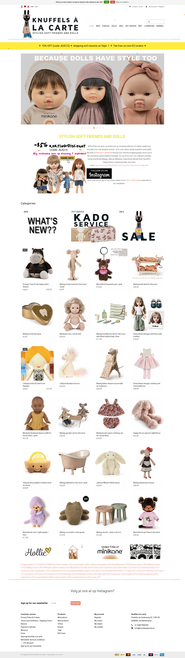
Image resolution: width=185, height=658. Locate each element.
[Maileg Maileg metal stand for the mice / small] (74, 264)
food (140, 571)
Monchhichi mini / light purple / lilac (35, 533)
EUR (32, 7)
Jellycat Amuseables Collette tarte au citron (37, 484)
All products (62, 617)
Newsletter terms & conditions (33, 640)
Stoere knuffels (150, 568)
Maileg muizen (35, 568)
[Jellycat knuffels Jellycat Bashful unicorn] (74, 363)
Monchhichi (76, 568)
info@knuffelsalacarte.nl (144, 628)
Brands (160, 26)
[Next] (159, 89)
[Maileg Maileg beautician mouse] (147, 462)
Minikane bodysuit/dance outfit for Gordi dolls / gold (37, 434)
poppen (131, 574)
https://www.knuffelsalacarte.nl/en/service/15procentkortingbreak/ (122, 165)
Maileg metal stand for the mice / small (73, 285)
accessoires (27, 571)
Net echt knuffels (93, 568)
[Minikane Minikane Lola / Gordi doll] (74, 313)
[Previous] (25, 89)
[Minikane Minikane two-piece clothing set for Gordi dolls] (110, 413)
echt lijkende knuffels (116, 571)
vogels (95, 577)
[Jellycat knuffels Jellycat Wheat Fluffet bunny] (110, 462)
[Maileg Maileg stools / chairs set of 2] (110, 512)
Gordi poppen (81, 564)
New (98, 26)
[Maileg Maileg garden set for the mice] (74, 413)
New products (63, 621)
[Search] (148, 22)
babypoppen (42, 571)
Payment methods (28, 627)
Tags (60, 630)
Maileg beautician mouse (143, 483)
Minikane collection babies (56, 568)
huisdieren (32, 574)
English (28, 7)
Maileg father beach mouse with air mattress (109, 384)
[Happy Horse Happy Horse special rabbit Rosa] (147, 413)
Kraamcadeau (138, 564)
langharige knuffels (86, 574)
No (113, 2)
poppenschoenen (81, 577)
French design (64, 564)
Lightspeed (59, 654)
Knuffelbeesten (120, 564)
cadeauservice (58, 571)
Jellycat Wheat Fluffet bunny (108, 483)
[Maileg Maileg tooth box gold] (37, 313)
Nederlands (22, 7)
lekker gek (103, 574)
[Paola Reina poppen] (146, 552)
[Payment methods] (117, 654)
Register (97, 617)
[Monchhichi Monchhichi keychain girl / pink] (110, 264)
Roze (136, 568)
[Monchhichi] (110, 552)
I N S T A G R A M (132, 180)
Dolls (114, 26)
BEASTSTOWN (47, 564)
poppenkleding (44, 577)
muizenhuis (118, 574)
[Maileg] (39, 552)
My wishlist (98, 627)
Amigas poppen (29, 564)
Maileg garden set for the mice (72, 433)
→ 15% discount (27, 643)
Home (91, 26)
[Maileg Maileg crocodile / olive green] (74, 512)
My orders (98, 621)
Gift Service (130, 26)
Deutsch (25, 7)
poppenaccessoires (148, 574)
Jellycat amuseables (100, 564)
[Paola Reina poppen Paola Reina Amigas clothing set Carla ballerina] (147, 363)
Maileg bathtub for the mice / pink (73, 483)
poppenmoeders (62, 577)
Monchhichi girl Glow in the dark (146, 532)
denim (100, 571)
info (140, 26)
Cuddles (105, 26)
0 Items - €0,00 (137, 7)
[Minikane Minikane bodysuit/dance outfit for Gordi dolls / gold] (37, 413)
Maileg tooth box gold (32, 334)
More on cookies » (122, 2)
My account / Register (156, 7)
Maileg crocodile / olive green (72, 532)
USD (36, 7)
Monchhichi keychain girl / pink (109, 284)
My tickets (98, 624)
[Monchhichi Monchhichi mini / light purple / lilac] (37, 512)
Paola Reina (110, 568)
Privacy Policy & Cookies (30, 617)
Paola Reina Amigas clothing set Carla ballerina (146, 384)
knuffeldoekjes (67, 574)
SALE (121, 26)
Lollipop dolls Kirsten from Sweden (34, 384)
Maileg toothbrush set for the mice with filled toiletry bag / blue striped (110, 335)
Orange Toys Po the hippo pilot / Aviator (36, 285)
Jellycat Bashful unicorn (70, 383)
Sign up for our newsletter (31, 646)
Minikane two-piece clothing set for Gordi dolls (109, 434)
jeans (43, 574)
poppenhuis (28, 577)
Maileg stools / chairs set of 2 (108, 532)
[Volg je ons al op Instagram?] (92, 173)
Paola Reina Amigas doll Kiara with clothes (147, 335)
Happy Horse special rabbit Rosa (146, 433)
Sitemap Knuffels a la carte (31, 637)
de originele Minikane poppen (80, 571)
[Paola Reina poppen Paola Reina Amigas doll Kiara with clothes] (147, 313)
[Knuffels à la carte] (50, 24)
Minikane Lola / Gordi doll (70, 334)
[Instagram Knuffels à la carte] (162, 603)
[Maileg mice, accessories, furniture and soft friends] (92, 88)
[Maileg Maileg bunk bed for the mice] (147, 264)
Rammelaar (124, 568)
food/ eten (152, 571)
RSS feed (61, 633)
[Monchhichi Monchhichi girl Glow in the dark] (147, 512)
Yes (106, 2)
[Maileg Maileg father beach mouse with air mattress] (110, 363)
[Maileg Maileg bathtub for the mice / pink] (74, 462)
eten (131, 571)
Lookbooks (149, 26)
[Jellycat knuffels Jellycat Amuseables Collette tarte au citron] (37, 462)
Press (23, 633)
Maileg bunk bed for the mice (145, 284)
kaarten (53, 574)
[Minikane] (74, 552)
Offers (60, 624)
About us (24, 630)
